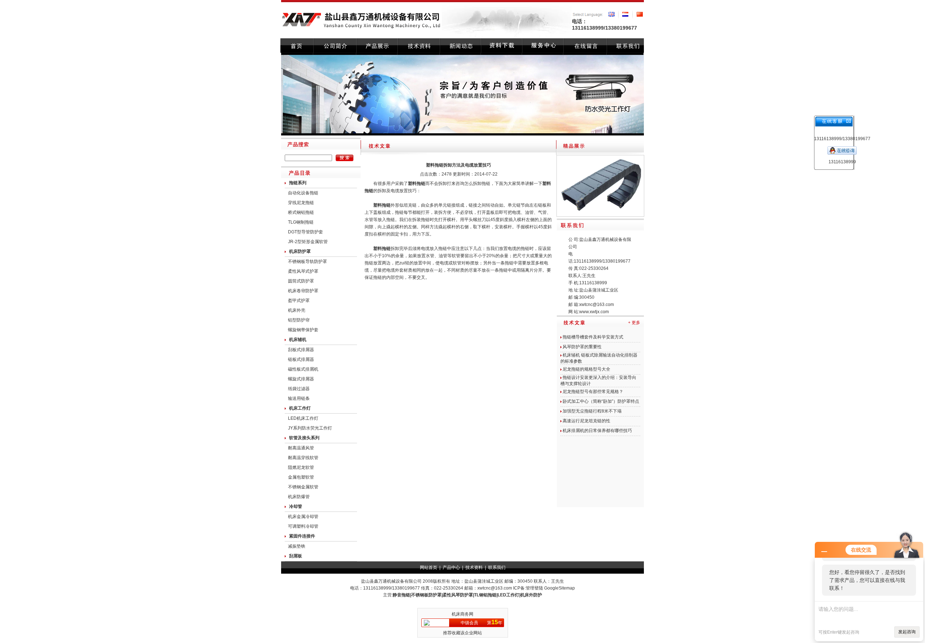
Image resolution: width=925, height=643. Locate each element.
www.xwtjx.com (594, 311)
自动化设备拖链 (303, 192)
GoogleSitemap (559, 588)
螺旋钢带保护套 (303, 329)
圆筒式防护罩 (301, 281)
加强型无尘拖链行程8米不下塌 (592, 411)
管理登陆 (534, 588)
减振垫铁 (296, 546)
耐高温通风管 (301, 447)
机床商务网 (462, 614)
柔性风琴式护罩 (303, 271)
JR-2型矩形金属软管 (308, 241)
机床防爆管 (299, 496)
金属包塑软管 (301, 477)
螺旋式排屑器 (301, 378)
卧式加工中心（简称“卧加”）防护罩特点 (601, 401)
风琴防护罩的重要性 (582, 346)
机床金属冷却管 (303, 516)
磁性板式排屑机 (303, 369)
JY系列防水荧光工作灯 (310, 428)
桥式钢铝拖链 (301, 212)
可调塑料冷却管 (303, 526)
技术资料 (474, 567)
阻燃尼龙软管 (301, 467)
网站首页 (428, 567)
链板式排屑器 (301, 359)
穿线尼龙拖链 (301, 202)
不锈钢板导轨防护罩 (307, 261)
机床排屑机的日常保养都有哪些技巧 (597, 430)
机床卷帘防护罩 (303, 290)
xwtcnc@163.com (596, 304)
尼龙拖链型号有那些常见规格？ (593, 391)
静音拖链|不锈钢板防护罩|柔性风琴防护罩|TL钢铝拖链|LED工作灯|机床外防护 (467, 594)
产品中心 (451, 567)
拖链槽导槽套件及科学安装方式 (593, 337)
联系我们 (496, 567)
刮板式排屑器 (301, 349)
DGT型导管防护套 (305, 231)
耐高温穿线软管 (303, 457)
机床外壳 (296, 310)
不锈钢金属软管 (303, 486)
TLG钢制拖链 (301, 222)
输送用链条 (299, 398)
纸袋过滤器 (299, 388)
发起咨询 (907, 631)
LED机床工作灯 (303, 418)
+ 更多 (634, 322)
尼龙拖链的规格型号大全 (586, 369)
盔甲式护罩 (299, 300)
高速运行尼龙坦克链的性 (586, 420)
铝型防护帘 (299, 320)
